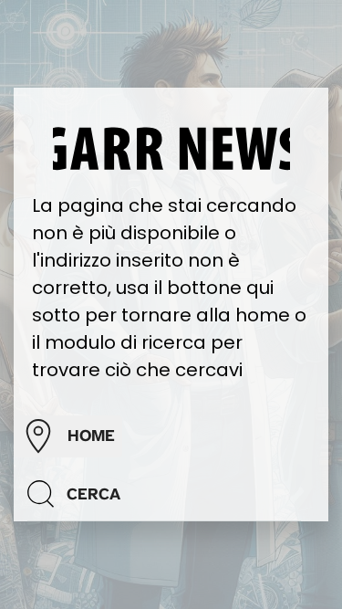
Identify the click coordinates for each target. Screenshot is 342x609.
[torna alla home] (171, 147)
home (91, 435)
